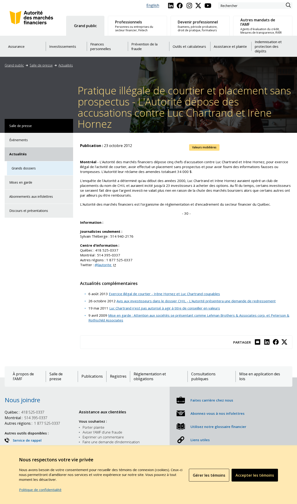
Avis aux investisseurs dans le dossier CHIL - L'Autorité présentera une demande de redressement (196, 301)
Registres (118, 376)
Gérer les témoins (209, 475)
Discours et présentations (28, 210)
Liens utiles (200, 439)
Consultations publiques (203, 376)
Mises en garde (20, 182)
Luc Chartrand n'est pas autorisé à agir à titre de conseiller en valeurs (164, 308)
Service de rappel (27, 440)
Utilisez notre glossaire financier (218, 426)
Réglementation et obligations (150, 376)
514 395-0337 (26, 417)
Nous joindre (22, 400)
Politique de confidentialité (40, 489)
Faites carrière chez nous (211, 400)
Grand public (14, 65)
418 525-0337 (24, 412)
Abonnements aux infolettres (31, 196)
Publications (92, 376)
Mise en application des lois (259, 376)
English (152, 5)
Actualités (65, 65)
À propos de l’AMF (23, 376)
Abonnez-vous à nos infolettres (217, 413)
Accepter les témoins (255, 475)
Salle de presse (41, 65)
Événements (18, 140)
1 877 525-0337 (32, 423)
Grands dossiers (24, 168)
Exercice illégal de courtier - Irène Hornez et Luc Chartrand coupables (164, 293)
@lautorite (105, 264)
